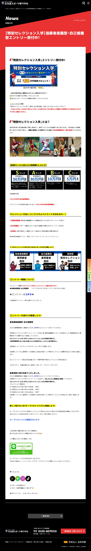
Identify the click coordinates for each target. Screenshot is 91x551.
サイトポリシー (19, 542)
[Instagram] (22, 478)
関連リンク (9, 542)
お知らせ (12, 8)
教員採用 (29, 542)
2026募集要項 (16, 328)
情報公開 (49, 542)
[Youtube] (28, 478)
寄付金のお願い (39, 542)
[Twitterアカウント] (12, 478)
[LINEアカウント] (17, 478)
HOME (7, 8)
